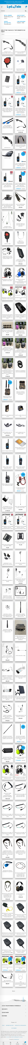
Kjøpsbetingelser (10, 1025)
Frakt (3, 1025)
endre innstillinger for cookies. (17, 1037)
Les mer (7, 1037)
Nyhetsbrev (14, 1028)
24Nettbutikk (16, 1039)
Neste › (13, 991)
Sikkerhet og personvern (20, 1025)
